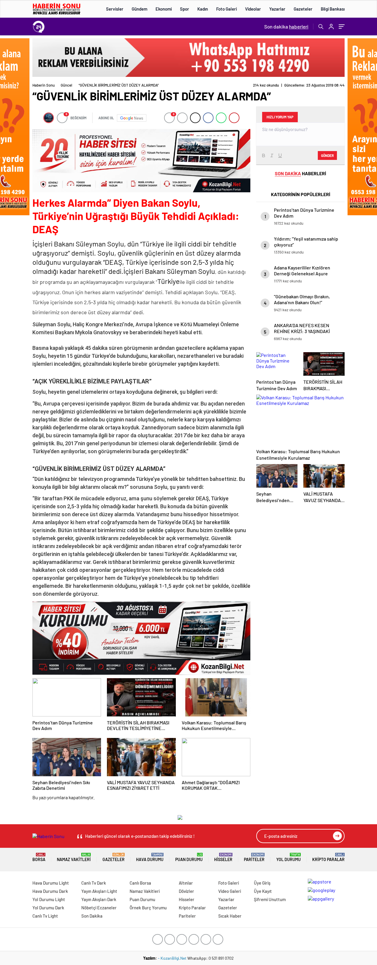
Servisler (114, 8)
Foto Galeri (226, 8)
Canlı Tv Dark (93, 882)
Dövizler (186, 891)
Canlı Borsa (140, 882)
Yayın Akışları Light (99, 891)
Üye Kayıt (263, 891)
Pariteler (254, 857)
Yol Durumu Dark (48, 907)
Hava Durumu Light (50, 882)
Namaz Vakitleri (74, 857)
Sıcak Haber (230, 915)
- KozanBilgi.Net (172, 958)
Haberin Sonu (43, 85)
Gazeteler (303, 8)
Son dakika (286, 26)
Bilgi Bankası (333, 8)
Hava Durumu (149, 857)
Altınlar (186, 882)
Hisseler (223, 857)
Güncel (66, 85)
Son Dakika (91, 915)
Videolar (253, 8)
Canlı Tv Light (45, 915)
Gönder (327, 155)
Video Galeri (229, 891)
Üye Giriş (262, 882)
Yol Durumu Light (48, 899)
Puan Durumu (189, 857)
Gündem (139, 8)
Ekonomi (164, 8)
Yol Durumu (288, 857)
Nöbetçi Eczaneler (99, 907)
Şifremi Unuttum (270, 899)
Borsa (38, 857)
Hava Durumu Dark (50, 891)
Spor (184, 8)
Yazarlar (277, 8)
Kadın (202, 8)
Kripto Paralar (328, 857)
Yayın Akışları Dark (98, 899)
